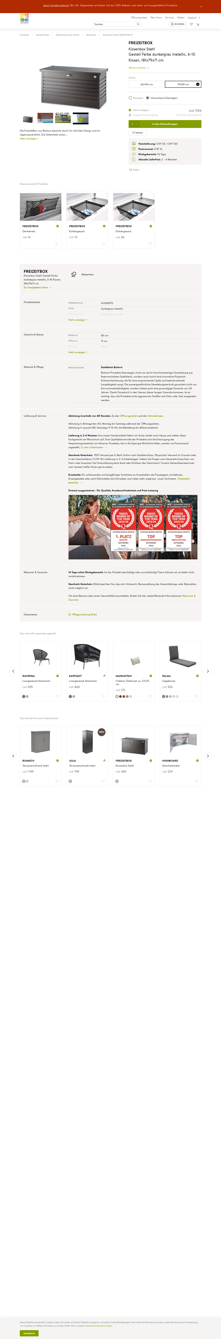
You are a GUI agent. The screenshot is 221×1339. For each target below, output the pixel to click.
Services (169, 17)
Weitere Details (138, 67)
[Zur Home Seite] (24, 18)
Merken (139, 132)
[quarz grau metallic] (23, 781)
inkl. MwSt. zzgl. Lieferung (188, 114)
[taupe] (27, 696)
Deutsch (192, 17)
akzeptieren (29, 1333)
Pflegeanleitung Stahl (84, 614)
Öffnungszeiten (139, 17)
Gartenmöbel (42, 34)
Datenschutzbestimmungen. (99, 1325)
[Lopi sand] (117, 696)
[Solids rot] (124, 696)
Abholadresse (155, 416)
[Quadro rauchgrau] (163, 696)
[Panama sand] (177, 696)
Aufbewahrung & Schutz (67, 34)
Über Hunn (156, 17)
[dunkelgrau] (120, 696)
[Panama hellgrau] (130, 696)
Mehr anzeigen (28, 138)
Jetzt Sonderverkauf (56, 5)
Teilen (135, 169)
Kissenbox (91, 34)
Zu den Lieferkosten (93, 447)
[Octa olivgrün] (170, 696)
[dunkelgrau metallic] (27, 781)
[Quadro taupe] (127, 696)
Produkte (24, 34)
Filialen (181, 17)
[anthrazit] (23, 696)
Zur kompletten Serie (36, 287)
